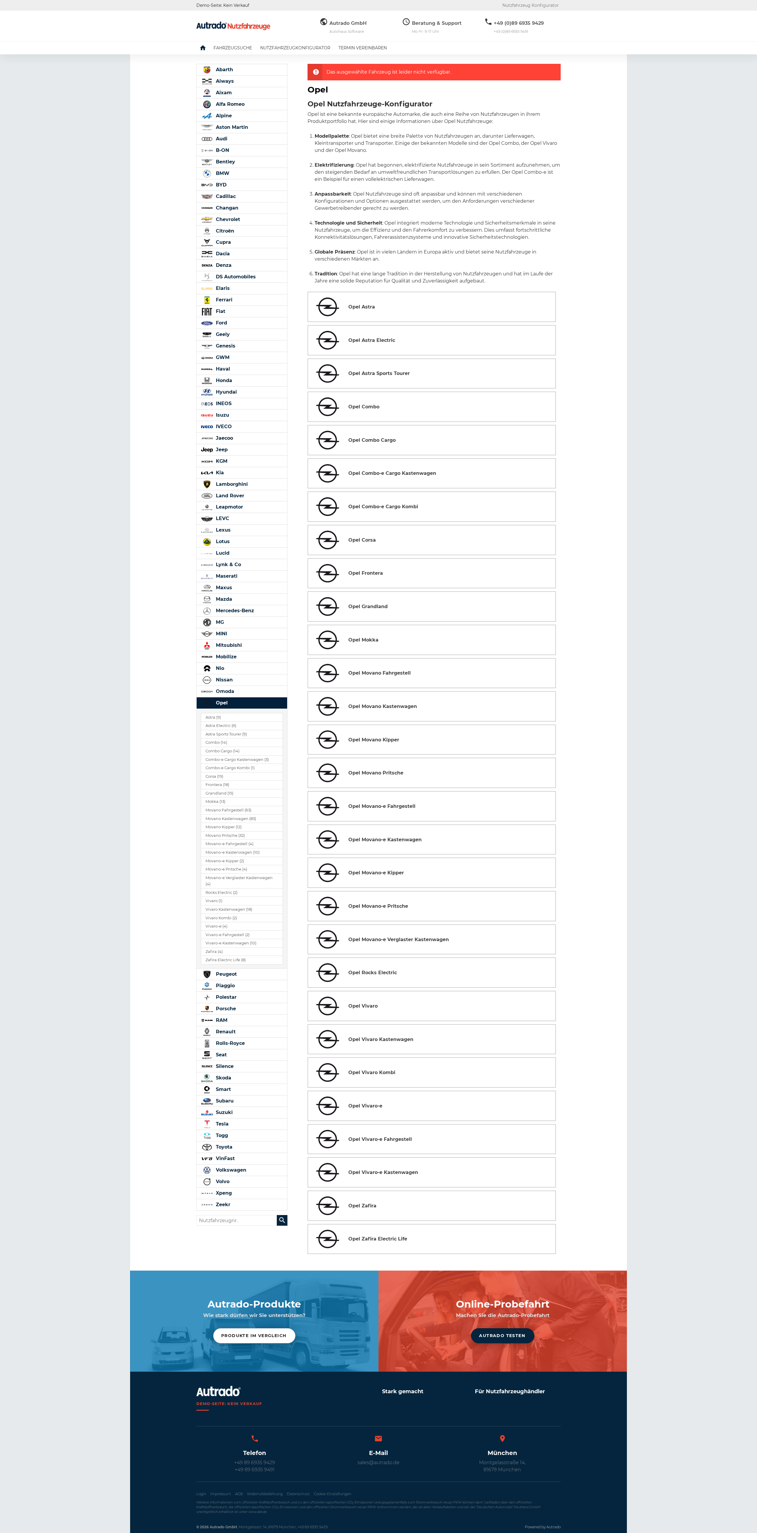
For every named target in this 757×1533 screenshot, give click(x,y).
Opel (221, 703)
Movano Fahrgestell (228, 810)
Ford (220, 323)
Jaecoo (223, 438)
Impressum (220, 1494)
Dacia (222, 253)
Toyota (223, 1147)
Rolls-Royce (229, 1043)
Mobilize (225, 657)
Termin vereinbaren (363, 48)
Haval (222, 369)
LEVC (221, 518)
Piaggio (224, 985)
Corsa (214, 776)
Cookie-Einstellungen (332, 1494)
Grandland (219, 793)
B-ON (221, 150)
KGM (220, 461)
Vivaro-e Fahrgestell (228, 935)
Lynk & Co (227, 564)
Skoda (222, 1078)
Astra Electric (221, 725)
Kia (219, 472)
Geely (222, 334)
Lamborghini (231, 484)
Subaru (224, 1101)
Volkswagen (230, 1170)
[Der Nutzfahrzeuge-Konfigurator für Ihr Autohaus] (233, 26)
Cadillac (225, 196)
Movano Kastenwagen (231, 818)
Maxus (223, 587)
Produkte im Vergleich (253, 1335)
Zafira (214, 951)
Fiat (219, 311)
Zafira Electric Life (226, 960)
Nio (219, 668)
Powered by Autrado (543, 1527)
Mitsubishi (228, 645)
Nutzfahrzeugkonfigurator (295, 48)
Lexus (222, 530)
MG (219, 622)
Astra (213, 717)
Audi (220, 139)
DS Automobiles (235, 277)
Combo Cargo (223, 751)
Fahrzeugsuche (232, 48)
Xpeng (223, 1193)
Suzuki (223, 1112)
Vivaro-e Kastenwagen (231, 943)
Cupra (222, 242)
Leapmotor (228, 507)
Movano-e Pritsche (226, 869)
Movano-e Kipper (225, 861)
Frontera (217, 784)
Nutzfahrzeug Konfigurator (530, 5)
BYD (220, 185)
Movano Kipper (224, 827)
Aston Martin (231, 127)
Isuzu (221, 415)
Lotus (222, 541)
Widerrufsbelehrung (265, 1494)
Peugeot (225, 974)
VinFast (224, 1158)
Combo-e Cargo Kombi (230, 768)
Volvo (221, 1181)
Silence (224, 1066)
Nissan (223, 680)
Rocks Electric (221, 892)
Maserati (225, 576)
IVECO (223, 426)
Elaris (222, 288)
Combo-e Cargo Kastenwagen (237, 759)
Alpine (223, 115)
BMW (221, 173)
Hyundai (225, 392)
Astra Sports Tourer (226, 734)
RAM (220, 1020)
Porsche (225, 1008)
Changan (226, 208)
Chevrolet (227, 219)
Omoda (224, 691)
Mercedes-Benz (234, 610)
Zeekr (222, 1204)
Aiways (224, 81)
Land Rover (229, 495)
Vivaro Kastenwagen (229, 909)
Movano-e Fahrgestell (229, 844)
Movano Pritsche (225, 835)
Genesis (224, 346)
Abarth (223, 69)
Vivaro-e (216, 926)
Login (201, 1494)
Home (207, 48)
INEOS (223, 403)
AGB (239, 1494)
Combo (216, 742)
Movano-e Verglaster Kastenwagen (239, 881)
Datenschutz (298, 1494)
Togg (221, 1135)
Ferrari (223, 300)
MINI (220, 633)
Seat (220, 1055)
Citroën (224, 231)
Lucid (221, 553)
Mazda (223, 599)
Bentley (224, 162)
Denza (223, 265)
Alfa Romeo (229, 104)
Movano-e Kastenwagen (233, 852)
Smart (222, 1089)
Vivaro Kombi (221, 918)
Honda (223, 380)
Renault (225, 1032)
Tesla (221, 1124)
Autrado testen (502, 1335)
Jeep (221, 449)
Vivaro (214, 901)
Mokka (215, 801)
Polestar (225, 997)
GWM (221, 357)
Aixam (223, 92)
